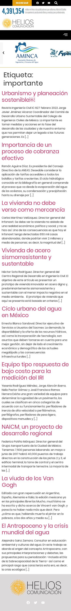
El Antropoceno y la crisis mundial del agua (35, 529)
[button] (56, 3)
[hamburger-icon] (65, 35)
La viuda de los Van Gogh (28, 481)
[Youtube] (49, 3)
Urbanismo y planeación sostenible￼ (35, 96)
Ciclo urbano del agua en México (32, 312)
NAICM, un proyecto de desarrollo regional (32, 430)
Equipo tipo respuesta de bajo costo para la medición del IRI (35, 370)
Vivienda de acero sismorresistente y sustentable (26, 256)
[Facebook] (37, 3)
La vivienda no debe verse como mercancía (33, 206)
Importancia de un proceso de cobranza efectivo (30, 151)
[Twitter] (43, 3)
